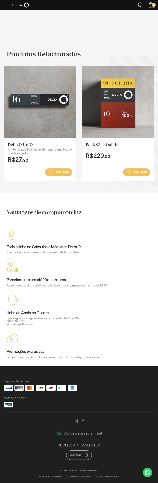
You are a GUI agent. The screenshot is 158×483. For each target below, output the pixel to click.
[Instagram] (75, 421)
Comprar (61, 172)
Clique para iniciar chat (83, 434)
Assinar (75, 455)
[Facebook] (83, 421)
